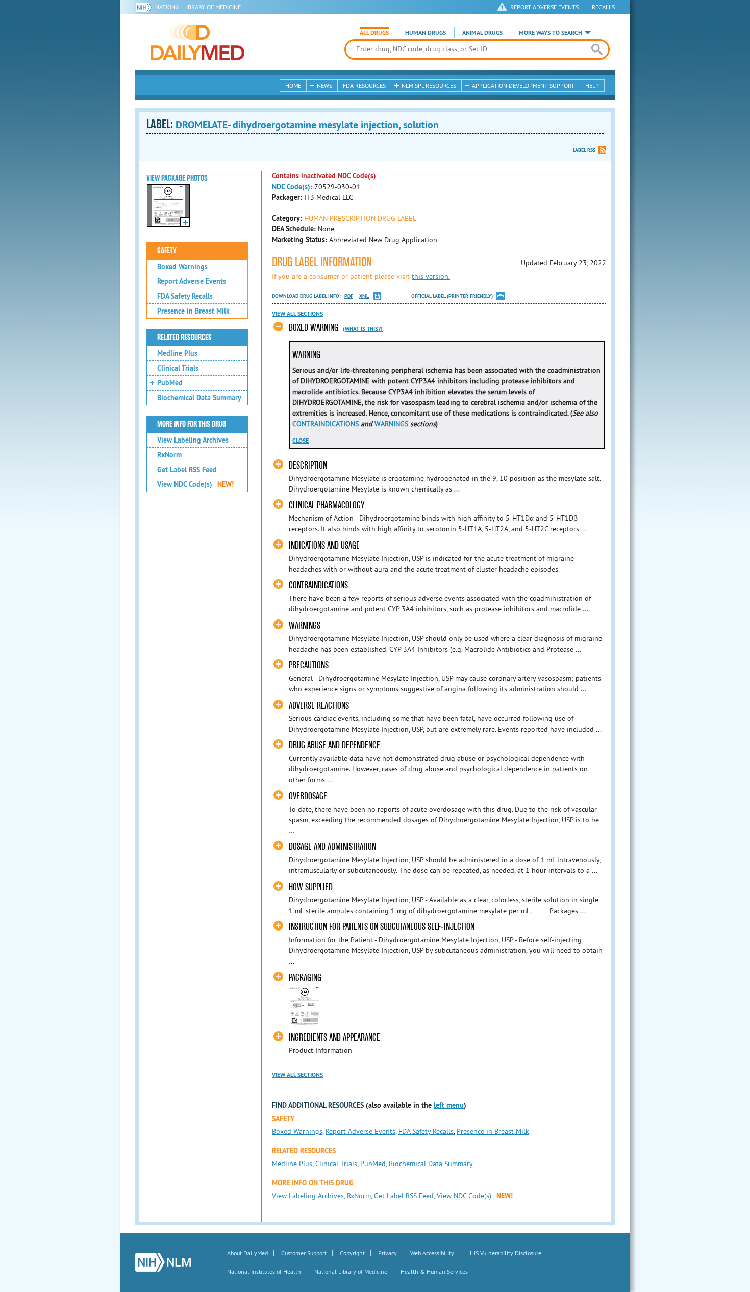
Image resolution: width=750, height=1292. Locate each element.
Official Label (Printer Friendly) (452, 296)
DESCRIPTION (308, 465)
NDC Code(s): (292, 186)
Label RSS (584, 150)
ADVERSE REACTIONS (319, 705)
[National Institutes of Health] (145, 7)
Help (592, 85)
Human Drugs (425, 33)
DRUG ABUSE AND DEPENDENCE (334, 745)
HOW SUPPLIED (311, 887)
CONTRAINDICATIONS (325, 423)
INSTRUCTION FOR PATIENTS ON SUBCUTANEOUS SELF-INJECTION (381, 927)
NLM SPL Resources (429, 85)
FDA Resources (364, 85)
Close (300, 440)
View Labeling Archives (193, 440)
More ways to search (550, 33)
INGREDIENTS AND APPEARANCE (334, 1037)
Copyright (352, 1253)
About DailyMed (247, 1253)
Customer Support (304, 1253)
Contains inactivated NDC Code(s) (324, 175)
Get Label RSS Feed (187, 469)
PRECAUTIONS (309, 665)
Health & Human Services (434, 1271)
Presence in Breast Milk (193, 311)
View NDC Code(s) (195, 484)
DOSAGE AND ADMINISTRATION (332, 846)
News (324, 85)
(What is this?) (363, 328)
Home (293, 85)
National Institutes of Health (264, 1271)
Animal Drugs (482, 33)
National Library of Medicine (198, 7)
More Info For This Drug (191, 424)
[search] (596, 49)
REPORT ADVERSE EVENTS (544, 7)
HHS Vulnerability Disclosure (504, 1253)
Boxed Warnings (182, 266)
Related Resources (184, 337)
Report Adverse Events (191, 281)
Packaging (305, 978)
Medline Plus (177, 353)
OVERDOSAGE (308, 796)
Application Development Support (523, 85)
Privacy (387, 1253)
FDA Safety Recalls (185, 296)
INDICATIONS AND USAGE (324, 545)
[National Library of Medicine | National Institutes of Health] (163, 1262)
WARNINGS (391, 423)
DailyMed (197, 42)
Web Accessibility (432, 1253)
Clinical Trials (177, 368)
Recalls (603, 7)
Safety (167, 251)
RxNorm (169, 454)
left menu (449, 1105)
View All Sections (297, 313)
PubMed (170, 382)
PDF (348, 296)
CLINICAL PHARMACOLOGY (326, 505)
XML (364, 296)
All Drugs (374, 33)
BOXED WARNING (313, 327)
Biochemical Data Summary (199, 397)
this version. (431, 276)
